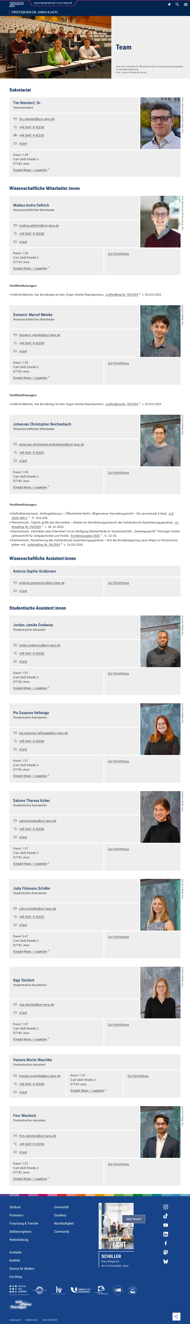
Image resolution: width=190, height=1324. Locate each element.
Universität (61, 1207)
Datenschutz (31, 1319)
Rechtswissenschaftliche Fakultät (53, 3)
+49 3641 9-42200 (31, 233)
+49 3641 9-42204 (31, 653)
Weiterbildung (18, 1240)
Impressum (15, 1319)
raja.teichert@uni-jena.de (36, 1004)
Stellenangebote (20, 1231)
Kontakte (15, 1252)
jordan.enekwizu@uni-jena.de (39, 645)
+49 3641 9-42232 (31, 135)
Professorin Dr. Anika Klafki (35, 12)
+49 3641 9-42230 (31, 127)
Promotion (16, 1215)
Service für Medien (21, 1268)
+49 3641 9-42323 (31, 917)
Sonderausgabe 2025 (87, 536)
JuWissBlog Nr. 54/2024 (45, 544)
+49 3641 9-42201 (31, 452)
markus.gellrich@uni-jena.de (39, 225)
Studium (15, 1207)
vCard (23, 143)
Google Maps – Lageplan (31, 170)
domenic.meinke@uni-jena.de (39, 335)
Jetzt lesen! (133, 1219)
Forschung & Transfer (23, 1223)
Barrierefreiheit (50, 1319)
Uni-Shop (15, 1277)
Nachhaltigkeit (64, 1223)
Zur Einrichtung (118, 253)
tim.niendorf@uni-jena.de (36, 119)
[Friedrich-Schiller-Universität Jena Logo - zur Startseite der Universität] (16, 4)
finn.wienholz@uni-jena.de (37, 1136)
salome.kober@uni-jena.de (37, 821)
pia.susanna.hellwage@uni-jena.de (43, 733)
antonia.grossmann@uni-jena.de (41, 583)
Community (61, 1231)
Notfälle (14, 1260)
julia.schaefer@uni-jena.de (37, 908)
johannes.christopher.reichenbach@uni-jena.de (51, 444)
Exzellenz (60, 1215)
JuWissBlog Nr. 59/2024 (123, 294)
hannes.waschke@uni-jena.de (39, 1076)
